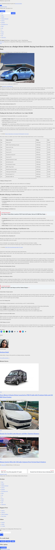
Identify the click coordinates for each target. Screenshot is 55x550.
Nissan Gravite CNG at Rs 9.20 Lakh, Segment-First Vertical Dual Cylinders (23, 462)
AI (1, 29)
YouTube (19, 3)
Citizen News (3, 37)
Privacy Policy (3, 516)
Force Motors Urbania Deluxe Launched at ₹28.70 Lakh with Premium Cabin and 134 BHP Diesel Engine (24, 214)
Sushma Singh (3, 52)
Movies (2, 31)
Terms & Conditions (4, 514)
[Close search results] (1, 535)
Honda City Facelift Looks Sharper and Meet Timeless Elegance (15, 287)
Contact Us (3, 512)
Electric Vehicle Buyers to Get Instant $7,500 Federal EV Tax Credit (17, 133)
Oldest (13, 541)
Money (2, 26)
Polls (2, 35)
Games (2, 33)
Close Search (3, 547)
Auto (2, 28)
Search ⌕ (2, 11)
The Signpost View (4, 24)
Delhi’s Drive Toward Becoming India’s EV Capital (14, 247)
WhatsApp (11, 86)
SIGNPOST (3, 6)
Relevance (3, 541)
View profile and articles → (4, 358)
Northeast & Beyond (4, 18)
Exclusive (2, 20)
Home (2, 15)
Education (3, 22)
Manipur (2, 16)
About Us (3, 510)
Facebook (16, 3)
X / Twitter (7, 86)
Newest (8, 541)
